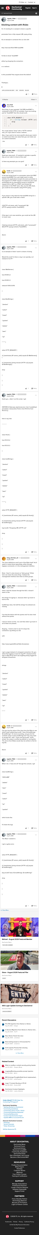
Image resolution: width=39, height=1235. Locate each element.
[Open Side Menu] (2, 8)
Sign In (34, 8)
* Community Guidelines (10, 1109)
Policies (15, 1222)
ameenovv (17, 1043)
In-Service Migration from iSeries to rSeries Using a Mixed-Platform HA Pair (20, 1030)
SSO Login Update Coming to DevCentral (17, 1006)
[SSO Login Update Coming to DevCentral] (19, 993)
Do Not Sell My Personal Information (19, 1224)
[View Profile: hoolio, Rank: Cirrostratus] (4, 172)
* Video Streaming (8, 1126)
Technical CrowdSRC (20, 1150)
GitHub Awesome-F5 (9, 1129)
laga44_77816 (11, 18)
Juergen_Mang (18, 1067)
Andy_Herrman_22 (12, 558)
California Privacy (29, 1222)
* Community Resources (10, 1114)
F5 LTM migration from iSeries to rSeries (18, 1024)
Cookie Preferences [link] (19, 1228)
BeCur (15, 1073)
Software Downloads (19, 1189)
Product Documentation (19, 1165)
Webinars (19, 1172)
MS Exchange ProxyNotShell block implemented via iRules (20, 1077)
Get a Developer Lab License (19, 1155)
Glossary (19, 1169)
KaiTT (15, 1032)
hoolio (8, 171)
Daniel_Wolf (17, 1085)
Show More (5, 910)
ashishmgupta (18, 1079)
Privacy (21, 1222)
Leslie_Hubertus (18, 1091)
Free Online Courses (19, 1174)
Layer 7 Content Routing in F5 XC (15, 1083)
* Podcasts (6, 1122)
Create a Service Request (19, 1187)
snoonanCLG (17, 1049)
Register (28, 8)
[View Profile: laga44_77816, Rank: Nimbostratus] (4, 19)
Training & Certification (19, 1176)
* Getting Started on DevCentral (13, 1107)
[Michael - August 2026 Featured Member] (19, 927)
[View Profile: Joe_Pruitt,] (4, 106)
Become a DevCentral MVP (19, 1157)
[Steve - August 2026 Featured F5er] (19, 960)
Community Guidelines (19, 1152)
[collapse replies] (19, 103)
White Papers (19, 1167)
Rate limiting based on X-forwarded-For (17, 1042)
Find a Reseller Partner (19, 1199)
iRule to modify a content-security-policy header (20, 1065)
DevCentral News (6, 942)
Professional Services (19, 1186)
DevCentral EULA (19, 1154)
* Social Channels (8, 1124)
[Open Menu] (36, 13)
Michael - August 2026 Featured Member (17, 939)
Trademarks (8, 1222)
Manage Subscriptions (19, 1184)
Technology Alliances (19, 1201)
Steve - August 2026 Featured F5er (15, 972)
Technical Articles (19, 1148)
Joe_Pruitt (10, 105)
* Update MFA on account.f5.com (13, 1117)
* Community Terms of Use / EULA (13, 1110)
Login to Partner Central (20, 1204)
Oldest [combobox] (34, 99)
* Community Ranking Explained (13, 1112)
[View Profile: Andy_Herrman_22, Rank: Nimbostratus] (4, 559)
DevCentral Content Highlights (15, 1089)
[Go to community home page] (13, 8)
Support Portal (19, 1191)
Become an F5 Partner (19, 1203)
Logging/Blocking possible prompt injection (19, 1071)
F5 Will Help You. (13, 1100)
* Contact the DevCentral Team (12, 1116)
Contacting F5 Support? (10, 1102)
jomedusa (17, 1038)
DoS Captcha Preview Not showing (16, 1048)
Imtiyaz (16, 1026)
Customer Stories (19, 1170)
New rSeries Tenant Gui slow (14, 1036)
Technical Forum (7, 13)
